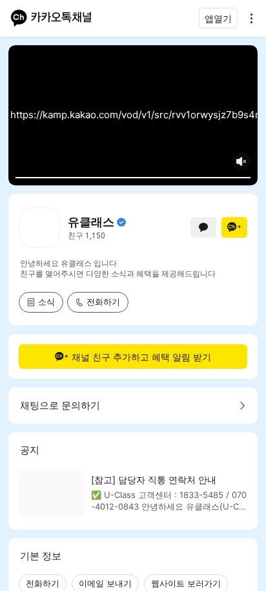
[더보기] (248, 18)
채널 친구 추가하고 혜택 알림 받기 (141, 356)
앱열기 (218, 18)
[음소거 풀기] (241, 161)
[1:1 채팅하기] (203, 227)
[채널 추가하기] (234, 227)
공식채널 (121, 222)
